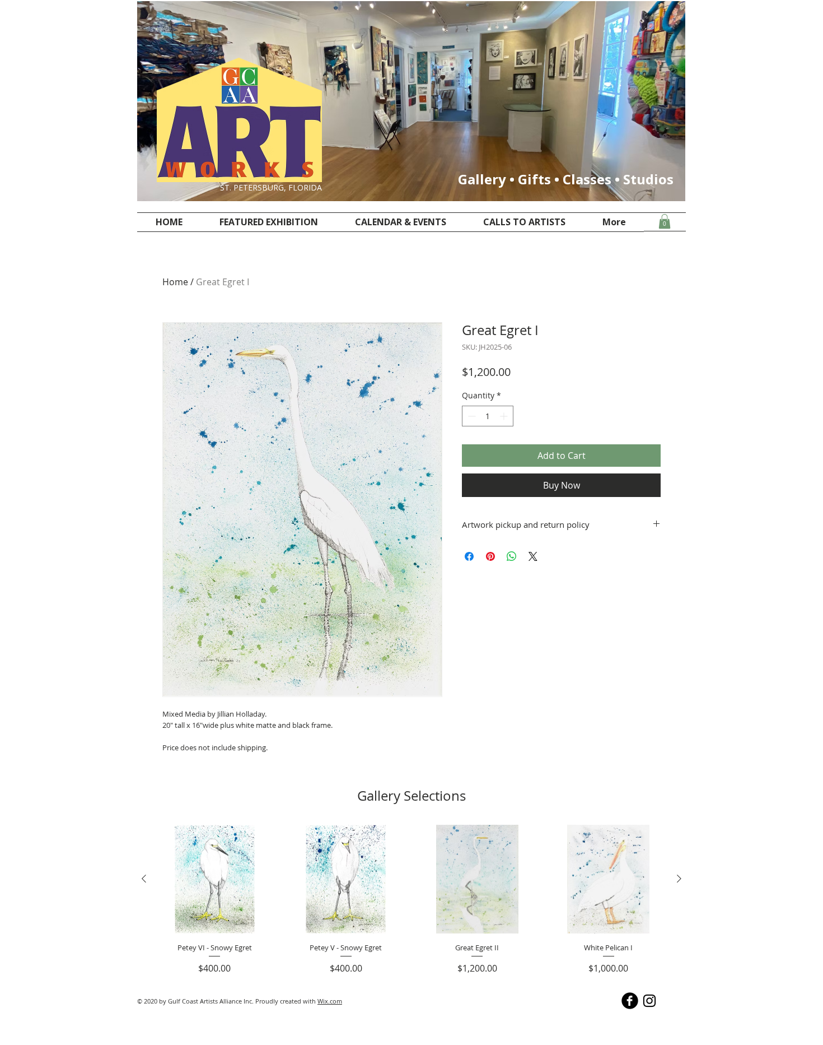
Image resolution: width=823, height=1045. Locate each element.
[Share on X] (533, 556)
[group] (411, 900)
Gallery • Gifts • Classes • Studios (566, 179)
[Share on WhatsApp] (511, 556)
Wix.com (329, 1001)
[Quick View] (214, 879)
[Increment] (505, 416)
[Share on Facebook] (469, 556)
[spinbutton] (488, 416)
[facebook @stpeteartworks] (629, 1000)
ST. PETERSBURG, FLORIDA (271, 187)
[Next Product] (679, 878)
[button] (664, 221)
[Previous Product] (144, 878)
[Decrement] (471, 416)
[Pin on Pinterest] (490, 556)
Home (175, 282)
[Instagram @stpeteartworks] (649, 1000)
